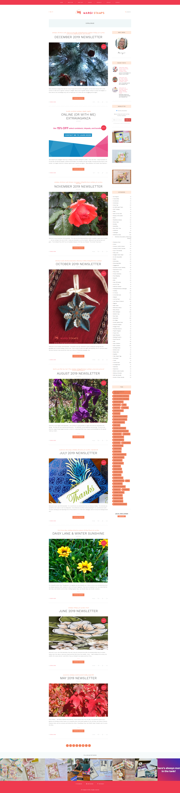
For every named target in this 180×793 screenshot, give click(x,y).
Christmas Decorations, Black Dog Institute (75, 261)
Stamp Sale (116, 352)
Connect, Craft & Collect (119, 246)
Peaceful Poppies (117, 324)
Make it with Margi (118, 457)
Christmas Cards (62, 33)
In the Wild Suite (117, 294)
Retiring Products (117, 337)
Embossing (115, 261)
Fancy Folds (116, 271)
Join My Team (101, 33)
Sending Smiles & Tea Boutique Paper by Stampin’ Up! (124, 96)
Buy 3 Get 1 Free (67, 369)
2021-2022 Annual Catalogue (121, 398)
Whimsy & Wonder (117, 373)
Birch (59, 530)
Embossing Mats (117, 263)
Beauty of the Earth (118, 215)
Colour (114, 244)
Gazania (81, 530)
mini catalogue (117, 460)
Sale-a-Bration (86, 34)
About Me (70, 2)
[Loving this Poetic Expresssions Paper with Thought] (56, 769)
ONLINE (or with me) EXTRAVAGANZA (78, 116)
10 (87, 745)
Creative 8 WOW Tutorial (120, 416)
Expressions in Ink (117, 269)
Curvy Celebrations (119, 422)
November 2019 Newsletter (78, 186)
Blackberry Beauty (117, 219)
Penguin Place (116, 326)
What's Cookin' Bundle (118, 371)
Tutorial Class (123, 71)
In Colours (125, 68)
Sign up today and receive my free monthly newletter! (121, 115)
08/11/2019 (78, 189)
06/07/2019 (78, 536)
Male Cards (125, 80)
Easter (114, 259)
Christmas (125, 407)
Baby (114, 211)
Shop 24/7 (80, 2)
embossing (126, 433)
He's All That (116, 284)
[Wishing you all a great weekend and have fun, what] (169, 769)
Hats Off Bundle (117, 282)
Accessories (66, 675)
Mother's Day (116, 313)
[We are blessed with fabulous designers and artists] (33, 769)
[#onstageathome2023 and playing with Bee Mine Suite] (79, 769)
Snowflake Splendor (119, 486)
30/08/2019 (78, 376)
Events (90, 2)
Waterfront (115, 368)
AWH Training (116, 209)
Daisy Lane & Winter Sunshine (78, 533)
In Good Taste (126, 442)
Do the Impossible (117, 257)
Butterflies (115, 226)
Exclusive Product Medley (81, 675)
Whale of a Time (118, 498)
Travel (87, 608)
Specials (99, 2)
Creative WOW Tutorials (120, 419)
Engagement (116, 265)
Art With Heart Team (118, 207)
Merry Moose (70, 34)
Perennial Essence (117, 328)
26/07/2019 (78, 455)
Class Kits (116, 413)
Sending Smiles (116, 347)
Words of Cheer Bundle (118, 377)
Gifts (76, 33)
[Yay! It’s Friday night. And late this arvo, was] (123, 769)
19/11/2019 (78, 121)
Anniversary (115, 203)
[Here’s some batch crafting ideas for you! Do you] (101, 769)
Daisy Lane (80, 450)
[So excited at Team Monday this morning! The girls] (146, 769)
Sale (114, 341)
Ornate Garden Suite (118, 322)
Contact (117, 2)
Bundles (68, 111)
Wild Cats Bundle (117, 375)
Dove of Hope (117, 433)
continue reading (78, 98)
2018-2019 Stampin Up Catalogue (119, 392)
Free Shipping (116, 275)
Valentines (115, 366)
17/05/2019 (78, 681)
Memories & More (117, 307)
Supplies (89, 111)
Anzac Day (115, 205)
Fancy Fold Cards (118, 436)
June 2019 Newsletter (78, 611)
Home (61, 2)
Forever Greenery (117, 273)
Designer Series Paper (74, 182)
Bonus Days (69, 450)
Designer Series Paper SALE (121, 431)
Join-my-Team (117, 448)
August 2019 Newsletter (78, 373)
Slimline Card (116, 349)
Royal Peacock (94, 450)
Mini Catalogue (116, 311)
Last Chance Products (118, 301)
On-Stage (115, 320)
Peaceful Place (118, 471)
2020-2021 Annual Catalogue (121, 395)
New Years (115, 316)
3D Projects (116, 196)
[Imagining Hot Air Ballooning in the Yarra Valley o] (11, 769)
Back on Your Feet (57, 369)
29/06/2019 (78, 613)
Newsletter (115, 318)
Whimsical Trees (118, 501)
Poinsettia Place (118, 477)
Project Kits (91, 675)
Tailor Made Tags (117, 356)
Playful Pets (117, 474)
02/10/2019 (78, 266)
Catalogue (54, 33)
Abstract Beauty (118, 401)
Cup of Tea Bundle (117, 250)
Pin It (103, 46)
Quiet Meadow (116, 335)
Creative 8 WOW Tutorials (119, 248)
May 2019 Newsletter (78, 678)
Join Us (108, 2)
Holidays (95, 33)
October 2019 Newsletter (78, 264)
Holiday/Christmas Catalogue (85, 33)
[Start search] (125, 12)
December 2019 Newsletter (78, 37)
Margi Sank (53, 101)
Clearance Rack (70, 33)
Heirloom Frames (88, 530)
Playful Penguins (78, 34)
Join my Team (117, 451)
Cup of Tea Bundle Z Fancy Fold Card (125, 73)
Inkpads (84, 111)
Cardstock (73, 111)
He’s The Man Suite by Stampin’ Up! (124, 84)
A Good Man (62, 450)
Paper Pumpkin (117, 469)
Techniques (78, 183)
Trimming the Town (118, 492)
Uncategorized (116, 364)
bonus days (117, 404)
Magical (115, 303)
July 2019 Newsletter (78, 453)
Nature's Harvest (118, 463)
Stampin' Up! (117, 489)
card (124, 404)
